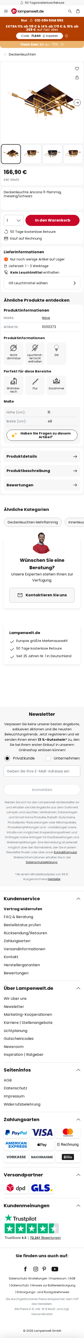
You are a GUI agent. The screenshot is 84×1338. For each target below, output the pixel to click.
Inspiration (13, 1054)
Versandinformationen (24, 949)
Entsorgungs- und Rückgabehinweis (43, 1292)
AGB (8, 1080)
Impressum (14, 1096)
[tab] (42, 936)
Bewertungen (20, 485)
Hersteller (54, 879)
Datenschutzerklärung (41, 862)
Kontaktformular (65, 852)
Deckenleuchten (22, 54)
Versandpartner (23, 1175)
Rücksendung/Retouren (25, 933)
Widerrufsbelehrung (22, 1104)
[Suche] (70, 11)
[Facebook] (28, 1269)
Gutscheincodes (19, 1038)
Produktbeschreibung (28, 470)
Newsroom (14, 1046)
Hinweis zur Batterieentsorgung (53, 1285)
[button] (11, 154)
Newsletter (14, 1006)
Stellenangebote (37, 1022)
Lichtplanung (15, 1030)
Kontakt (11, 957)
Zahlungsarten (17, 941)
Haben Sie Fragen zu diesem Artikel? (46, 435)
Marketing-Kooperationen (28, 1014)
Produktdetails (22, 456)
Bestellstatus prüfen (22, 925)
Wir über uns (15, 998)
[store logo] (30, 11)
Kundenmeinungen (26, 1205)
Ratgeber (35, 1054)
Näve (46, 318)
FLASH (39, 36)
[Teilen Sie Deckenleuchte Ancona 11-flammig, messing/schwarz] (77, 77)
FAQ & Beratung (18, 916)
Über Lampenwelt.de (28, 988)
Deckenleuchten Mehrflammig (33, 522)
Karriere (11, 1022)
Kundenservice (22, 898)
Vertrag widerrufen (23, 909)
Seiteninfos (17, 1070)
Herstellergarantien (22, 965)
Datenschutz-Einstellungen (28, 1278)
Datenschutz (15, 1088)
